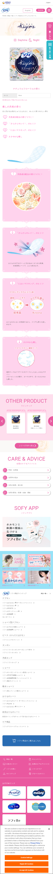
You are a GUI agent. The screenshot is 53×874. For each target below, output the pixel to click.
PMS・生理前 (13, 470)
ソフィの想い (11, 769)
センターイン (7, 617)
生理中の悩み (13, 477)
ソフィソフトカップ (9, 662)
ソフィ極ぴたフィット (10, 681)
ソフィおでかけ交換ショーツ (12, 627)
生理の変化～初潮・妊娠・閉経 (20, 492)
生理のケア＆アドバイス (41, 764)
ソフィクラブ (37, 769)
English (28, 10)
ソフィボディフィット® (11, 611)
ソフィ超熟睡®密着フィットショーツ (15, 678)
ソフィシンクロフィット (11, 640)
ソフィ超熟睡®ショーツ (11, 630)
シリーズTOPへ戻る (26, 446)
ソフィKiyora (7, 704)
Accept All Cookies (26, 870)
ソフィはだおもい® (9, 605)
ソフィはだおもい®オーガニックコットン (17, 603)
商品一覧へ (44, 593)
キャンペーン (37, 759)
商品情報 (40, 10)
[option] (16, 422)
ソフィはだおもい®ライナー (12, 706)
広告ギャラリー (12, 764)
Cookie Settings (26, 857)
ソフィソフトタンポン (10, 652)
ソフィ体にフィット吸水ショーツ (14, 691)
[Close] (49, 829)
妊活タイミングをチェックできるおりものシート (19, 716)
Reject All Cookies (26, 864)
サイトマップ (11, 774)
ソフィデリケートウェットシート (14, 726)
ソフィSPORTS (7, 608)
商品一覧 (9, 759)
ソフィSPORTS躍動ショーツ (12, 675)
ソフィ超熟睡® (7, 614)
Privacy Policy (35, 843)
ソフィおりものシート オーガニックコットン (18, 701)
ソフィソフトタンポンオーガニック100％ (17, 650)
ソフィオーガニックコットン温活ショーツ (17, 672)
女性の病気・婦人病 (16, 485)
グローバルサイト (38, 774)
